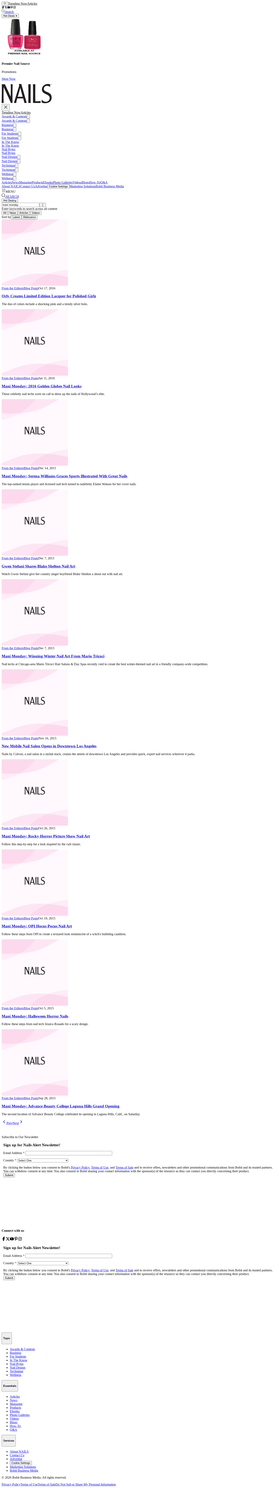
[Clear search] (44, 205)
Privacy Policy (11, 1484)
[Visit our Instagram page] (14, 7)
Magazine (25, 182)
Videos (77, 182)
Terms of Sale (47, 1484)
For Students (10, 133)
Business (7, 125)
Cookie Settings (58, 186)
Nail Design (9, 157)
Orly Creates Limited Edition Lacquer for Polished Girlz (49, 296)
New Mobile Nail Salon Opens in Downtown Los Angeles (49, 746)
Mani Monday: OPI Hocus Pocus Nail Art (37, 926)
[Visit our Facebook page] (3, 7)
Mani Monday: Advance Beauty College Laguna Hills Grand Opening (60, 1106)
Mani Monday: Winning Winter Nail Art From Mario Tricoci (53, 656)
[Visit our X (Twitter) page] (5, 7)
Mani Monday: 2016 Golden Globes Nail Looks (41, 386)
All (4, 212)
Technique (8, 165)
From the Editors (12, 288)
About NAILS (11, 186)
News (15, 182)
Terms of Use (29, 1484)
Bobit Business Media (110, 186)
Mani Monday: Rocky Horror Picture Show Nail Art (46, 836)
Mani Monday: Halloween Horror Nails (35, 1016)
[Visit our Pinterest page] (11, 7)
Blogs (85, 182)
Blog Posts (31, 288)
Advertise (41, 186)
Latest (16, 217)
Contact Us (27, 186)
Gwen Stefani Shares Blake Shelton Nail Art (38, 566)
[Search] (41, 205)
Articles (32, 3)
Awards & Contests (14, 116)
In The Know (10, 142)
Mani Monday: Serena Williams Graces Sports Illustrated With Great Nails (64, 476)
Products (37, 182)
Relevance (29, 217)
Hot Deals (9, 200)
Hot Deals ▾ (10, 15)
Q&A (104, 182)
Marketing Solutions (82, 186)
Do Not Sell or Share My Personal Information (86, 1484)
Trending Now (17, 3)
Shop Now (9, 79)
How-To (94, 182)
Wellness (7, 174)
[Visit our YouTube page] (8, 7)
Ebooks (48, 182)
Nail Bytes (8, 149)
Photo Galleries (63, 182)
